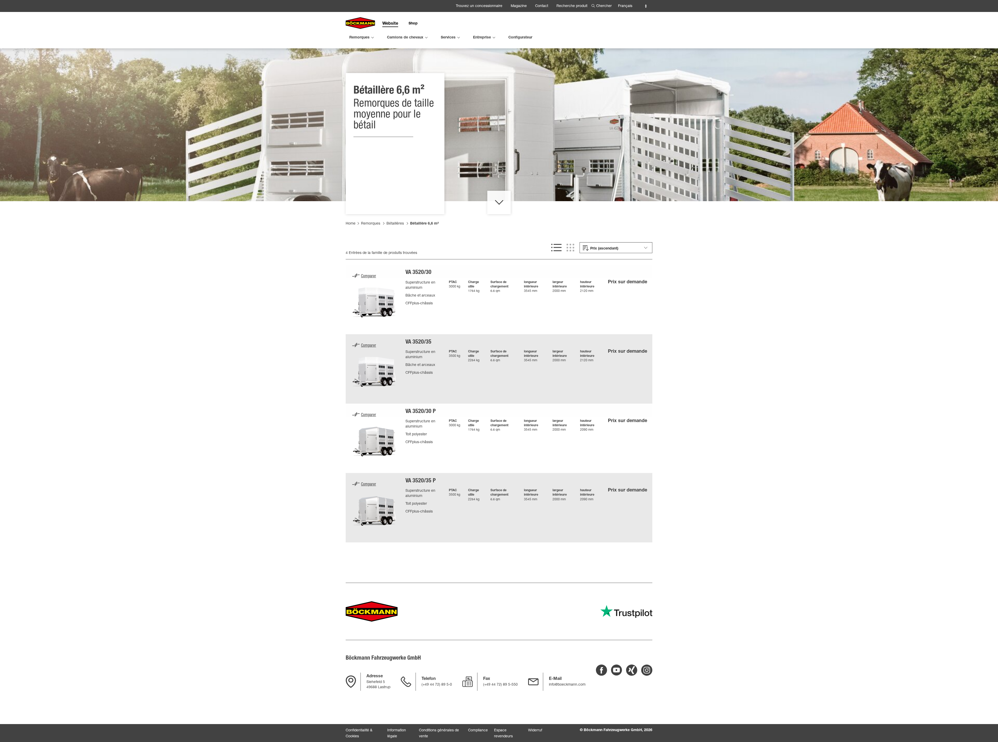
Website (390, 24)
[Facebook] (601, 670)
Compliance (478, 730)
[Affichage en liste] (556, 248)
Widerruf (535, 730)
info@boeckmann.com (567, 685)
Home (351, 224)
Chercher (604, 6)
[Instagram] (646, 670)
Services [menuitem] (448, 38)
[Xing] (631, 670)
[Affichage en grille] (570, 248)
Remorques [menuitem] (359, 38)
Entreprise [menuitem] (482, 38)
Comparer (368, 276)
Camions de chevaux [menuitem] (405, 38)
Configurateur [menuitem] (520, 38)
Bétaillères (395, 224)
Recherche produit (571, 6)
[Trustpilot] (626, 611)
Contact (541, 6)
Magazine (519, 6)
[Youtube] (616, 670)
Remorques (370, 224)
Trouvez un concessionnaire (479, 6)
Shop (413, 23)
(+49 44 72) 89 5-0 (437, 685)
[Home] (360, 23)
